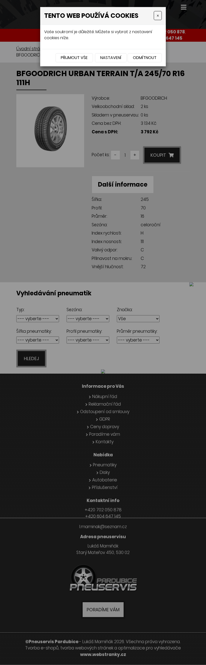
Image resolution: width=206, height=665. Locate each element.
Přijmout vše (74, 58)
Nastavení (110, 58)
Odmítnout (145, 58)
